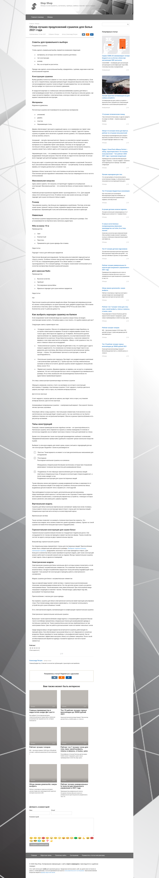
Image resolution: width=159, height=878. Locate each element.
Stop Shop (46, 3)
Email (53, 810)
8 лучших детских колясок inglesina (114, 209)
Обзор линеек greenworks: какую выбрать (43, 785)
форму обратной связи (48, 872)
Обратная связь (46, 855)
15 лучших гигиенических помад (113, 114)
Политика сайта (60, 855)
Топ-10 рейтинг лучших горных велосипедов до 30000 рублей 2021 (74, 712)
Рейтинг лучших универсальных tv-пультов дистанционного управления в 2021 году (74, 786)
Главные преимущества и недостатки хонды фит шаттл (41, 711)
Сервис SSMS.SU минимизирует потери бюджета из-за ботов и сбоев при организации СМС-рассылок (116, 58)
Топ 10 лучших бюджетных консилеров (116, 191)
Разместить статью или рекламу (93, 855)
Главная (34, 855)
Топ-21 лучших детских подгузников (114, 249)
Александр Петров (35, 660)
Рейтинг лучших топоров (39, 747)
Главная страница (37, 17)
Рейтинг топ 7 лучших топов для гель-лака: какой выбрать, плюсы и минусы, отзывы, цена (74, 749)
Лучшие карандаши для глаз (112, 174)
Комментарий (34, 817)
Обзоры (50, 17)
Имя (30, 810)
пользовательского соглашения (74, 870)
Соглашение (74, 855)
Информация (106, 70)
